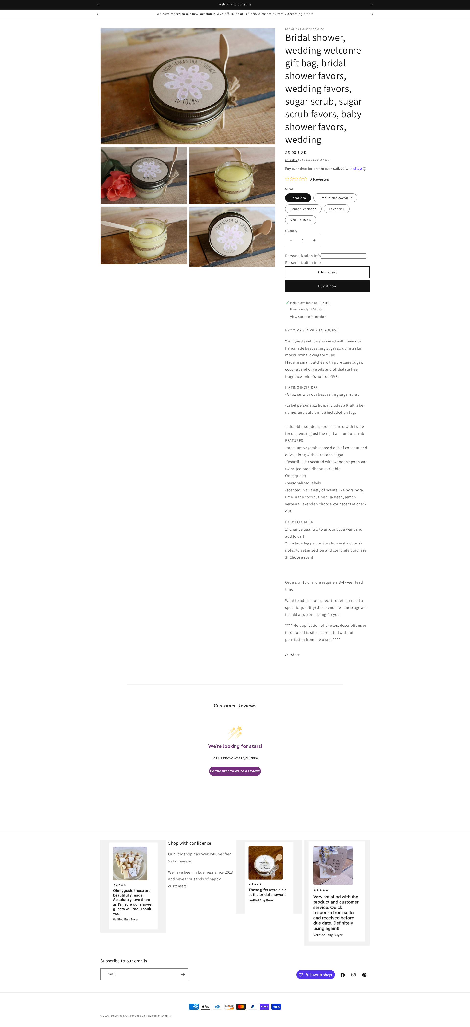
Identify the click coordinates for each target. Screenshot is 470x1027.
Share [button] (295, 654)
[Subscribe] (182, 974)
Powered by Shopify (158, 1015)
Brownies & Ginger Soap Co (127, 1015)
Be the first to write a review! (235, 771)
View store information (308, 316)
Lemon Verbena (303, 209)
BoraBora (298, 198)
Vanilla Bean (300, 220)
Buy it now (327, 286)
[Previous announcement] (97, 4)
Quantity (291, 231)
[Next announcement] (372, 4)
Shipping (291, 159)
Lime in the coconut (335, 198)
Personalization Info (303, 255)
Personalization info (303, 262)
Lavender (336, 209)
